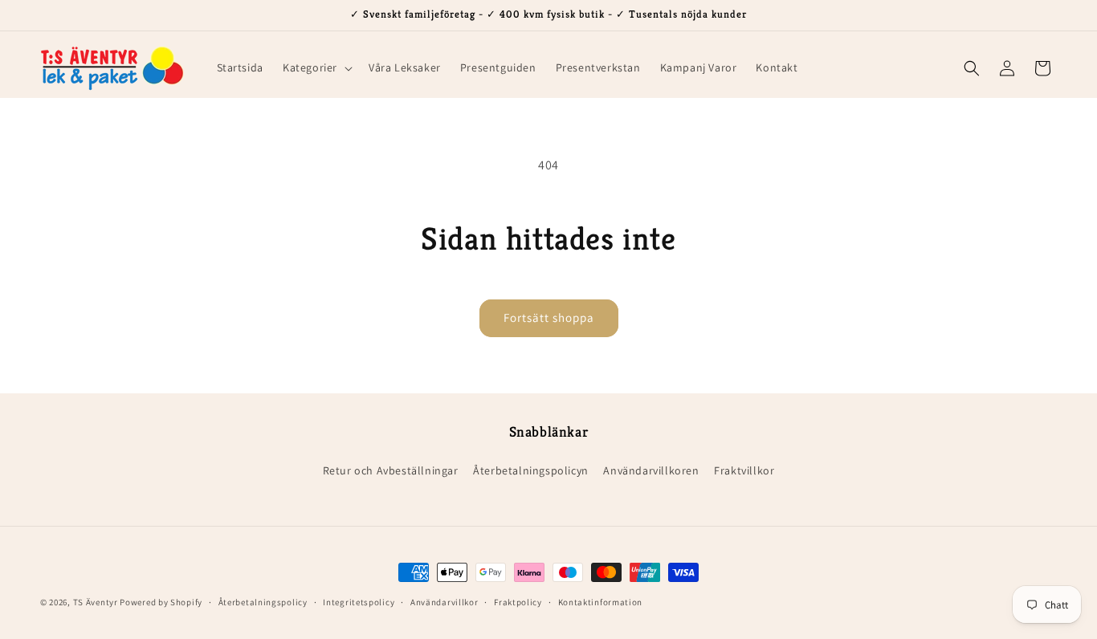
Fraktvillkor (744, 470)
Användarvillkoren (651, 470)
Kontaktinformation (600, 601)
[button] (316, 67)
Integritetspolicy (358, 601)
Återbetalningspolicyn (531, 470)
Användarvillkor (444, 601)
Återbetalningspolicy (263, 601)
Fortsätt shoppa (549, 317)
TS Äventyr (95, 602)
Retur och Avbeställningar (391, 470)
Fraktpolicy (518, 601)
